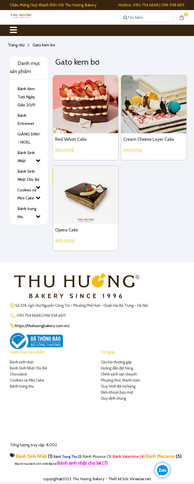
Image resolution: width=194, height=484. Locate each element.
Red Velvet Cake (71, 139)
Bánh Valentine (125, 456)
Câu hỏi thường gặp (116, 362)
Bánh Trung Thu (65, 457)
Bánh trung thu (26, 212)
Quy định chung (113, 398)
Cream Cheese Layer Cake (148, 139)
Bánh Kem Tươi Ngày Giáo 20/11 (26, 96)
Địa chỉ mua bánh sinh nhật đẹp (34, 463)
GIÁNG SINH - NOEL (28, 138)
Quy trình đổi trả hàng (118, 386)
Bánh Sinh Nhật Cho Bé (28, 175)
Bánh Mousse (94, 456)
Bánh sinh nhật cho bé (79, 463)
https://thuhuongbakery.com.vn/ (42, 325)
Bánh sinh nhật (22, 362)
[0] (181, 17)
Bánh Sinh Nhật (26, 156)
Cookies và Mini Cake (26, 194)
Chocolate (18, 374)
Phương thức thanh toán (120, 380)
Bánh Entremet (25, 119)
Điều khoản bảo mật (117, 392)
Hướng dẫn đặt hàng (117, 368)
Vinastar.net (140, 478)
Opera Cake (66, 230)
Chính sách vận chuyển (119, 374)
